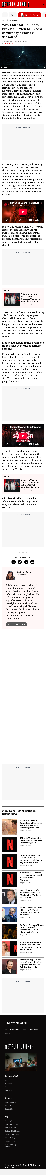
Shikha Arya (9, 43)
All (12, 15)
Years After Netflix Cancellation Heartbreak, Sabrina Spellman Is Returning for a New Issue (32, 824)
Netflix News (13, 20)
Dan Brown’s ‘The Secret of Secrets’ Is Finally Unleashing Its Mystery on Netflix (31, 911)
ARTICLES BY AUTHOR (16, 624)
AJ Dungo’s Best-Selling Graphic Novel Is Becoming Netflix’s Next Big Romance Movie (31, 859)
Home (4, 20)
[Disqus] (23, 730)
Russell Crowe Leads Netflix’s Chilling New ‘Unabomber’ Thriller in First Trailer (31, 894)
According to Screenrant (15, 164)
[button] (44, 67)
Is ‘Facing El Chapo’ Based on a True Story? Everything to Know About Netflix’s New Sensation (32, 928)
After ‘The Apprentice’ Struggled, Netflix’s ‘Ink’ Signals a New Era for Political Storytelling (31, 963)
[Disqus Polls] (23, 662)
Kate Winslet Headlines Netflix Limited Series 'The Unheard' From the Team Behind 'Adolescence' (31, 946)
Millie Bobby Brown (28, 97)
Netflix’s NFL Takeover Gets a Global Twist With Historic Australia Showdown (31, 876)
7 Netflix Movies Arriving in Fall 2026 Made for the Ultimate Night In (31, 840)
